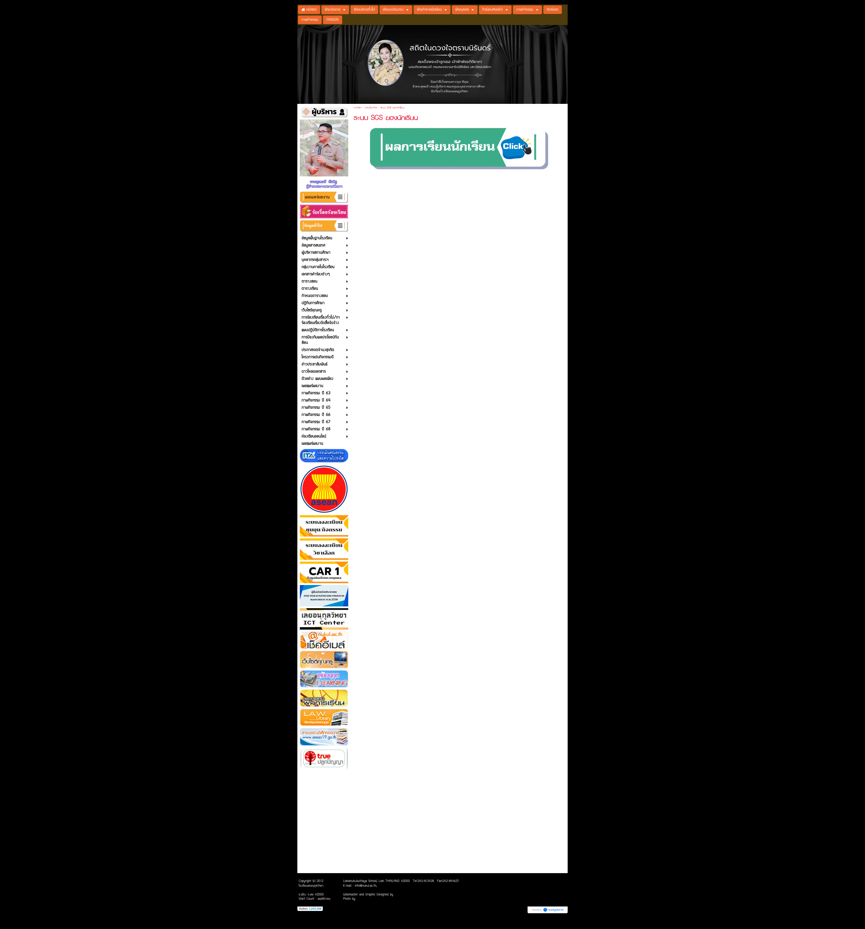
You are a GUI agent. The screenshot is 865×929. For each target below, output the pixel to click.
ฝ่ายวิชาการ (371, 108)
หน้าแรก (357, 108)
